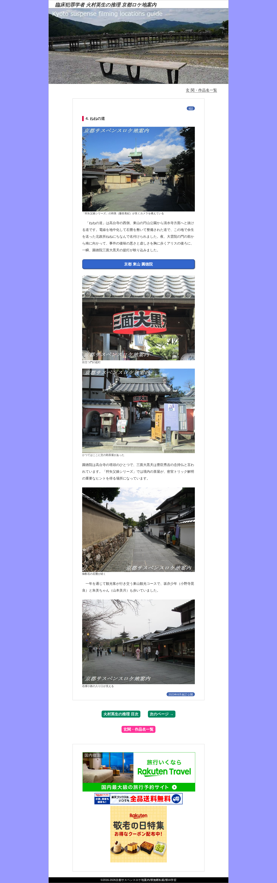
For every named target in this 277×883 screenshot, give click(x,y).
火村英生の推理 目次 (120, 714)
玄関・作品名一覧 (138, 729)
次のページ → (162, 714)
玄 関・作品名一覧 (201, 90)
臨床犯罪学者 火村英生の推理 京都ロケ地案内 (105, 5)
